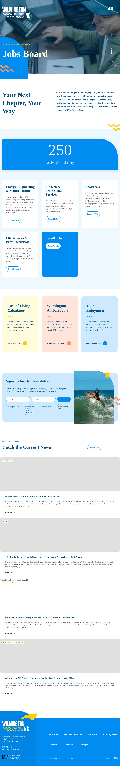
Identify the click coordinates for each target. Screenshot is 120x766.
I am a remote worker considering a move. (63, 406)
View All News (94, 448)
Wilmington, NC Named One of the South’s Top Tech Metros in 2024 (39, 678)
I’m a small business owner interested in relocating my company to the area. (29, 409)
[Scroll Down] (114, 63)
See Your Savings (14, 343)
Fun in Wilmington (93, 343)
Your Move (92, 734)
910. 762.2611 (7, 747)
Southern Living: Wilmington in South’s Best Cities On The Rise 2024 (40, 617)
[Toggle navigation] (113, 8)
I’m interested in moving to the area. (13, 406)
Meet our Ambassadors (56, 343)
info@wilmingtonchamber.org (12, 749)
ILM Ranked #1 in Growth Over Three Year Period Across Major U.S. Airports (44, 557)
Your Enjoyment (110, 734)
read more (10, 512)
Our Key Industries (73, 734)
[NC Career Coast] (16, 12)
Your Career (53, 734)
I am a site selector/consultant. (47, 406)
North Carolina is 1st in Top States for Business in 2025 (32, 496)
